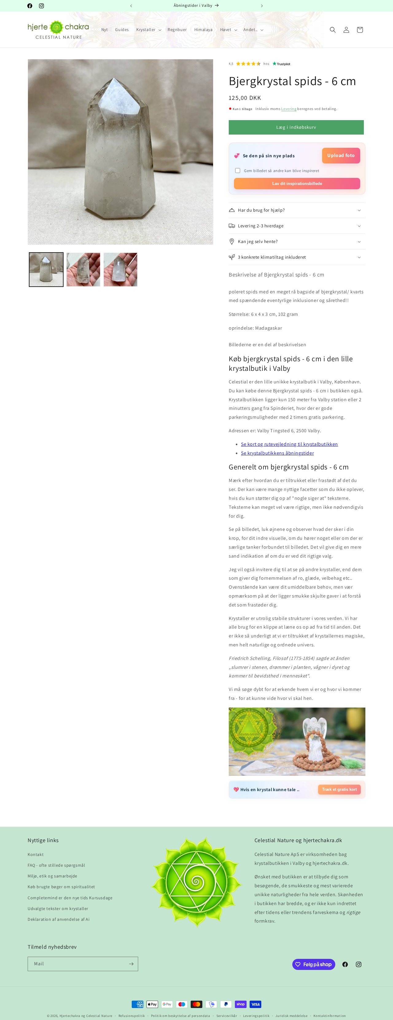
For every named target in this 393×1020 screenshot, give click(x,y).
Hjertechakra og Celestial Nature (86, 1016)
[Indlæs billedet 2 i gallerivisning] (83, 270)
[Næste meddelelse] (262, 6)
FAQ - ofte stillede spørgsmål (56, 865)
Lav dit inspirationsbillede (297, 183)
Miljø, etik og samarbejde (52, 876)
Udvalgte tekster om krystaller (58, 908)
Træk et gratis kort (339, 789)
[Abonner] (131, 964)
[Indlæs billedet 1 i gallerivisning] (46, 270)
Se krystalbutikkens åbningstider (277, 453)
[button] (148, 29)
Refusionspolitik (132, 1015)
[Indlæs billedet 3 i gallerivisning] (120, 270)
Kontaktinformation (329, 1015)
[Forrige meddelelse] (131, 6)
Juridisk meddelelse (291, 1015)
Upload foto (341, 155)
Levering (289, 108)
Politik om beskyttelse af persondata (180, 1015)
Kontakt (36, 854)
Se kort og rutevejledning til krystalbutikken (289, 444)
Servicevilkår (226, 1015)
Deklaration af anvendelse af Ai (59, 919)
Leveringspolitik (256, 1015)
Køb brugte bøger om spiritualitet (61, 886)
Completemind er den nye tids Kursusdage (70, 897)
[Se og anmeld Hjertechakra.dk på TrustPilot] (281, 63)
